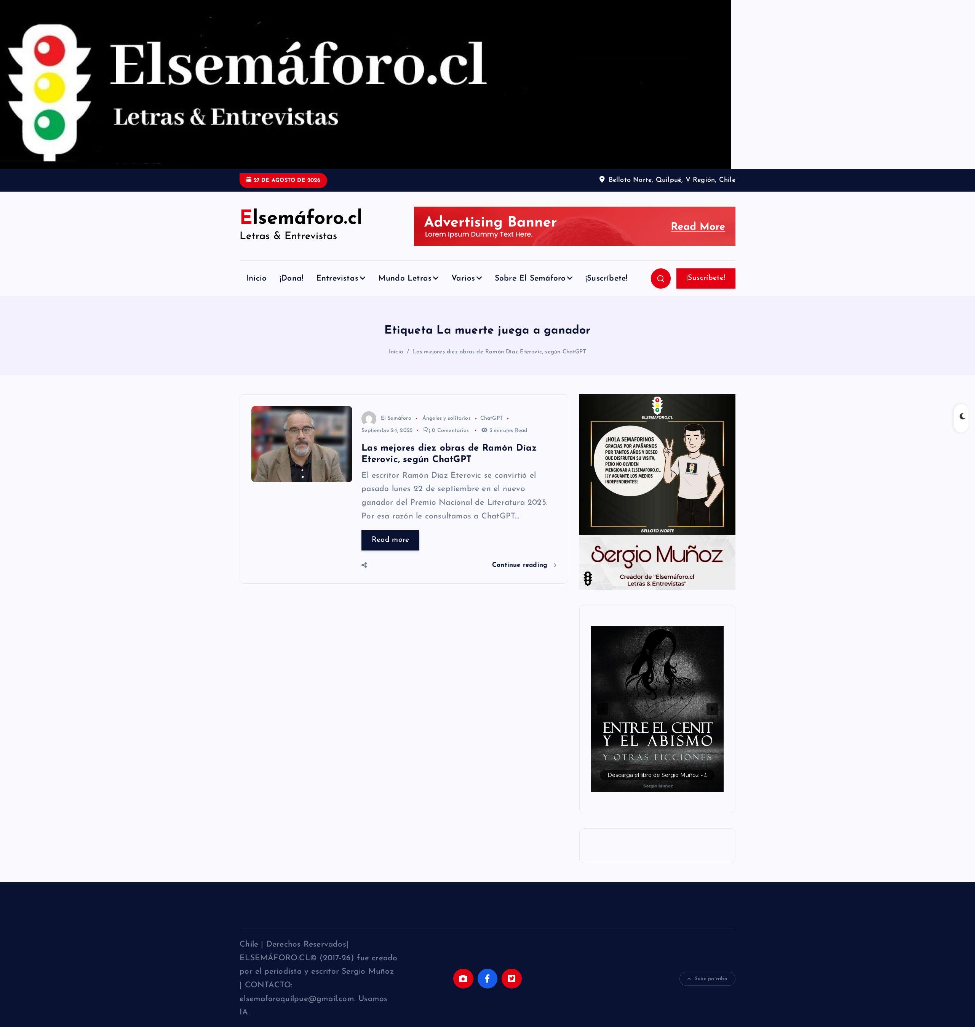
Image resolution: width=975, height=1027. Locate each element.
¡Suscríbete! (606, 278)
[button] (657, 709)
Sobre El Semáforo (530, 278)
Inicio (256, 278)
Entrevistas (337, 278)
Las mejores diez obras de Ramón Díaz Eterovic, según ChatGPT (500, 352)
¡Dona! (291, 278)
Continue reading (521, 565)
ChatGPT (491, 418)
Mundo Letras (405, 278)
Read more (390, 540)
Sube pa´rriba (711, 978)
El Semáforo (396, 418)
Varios (463, 278)
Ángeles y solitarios (446, 418)
